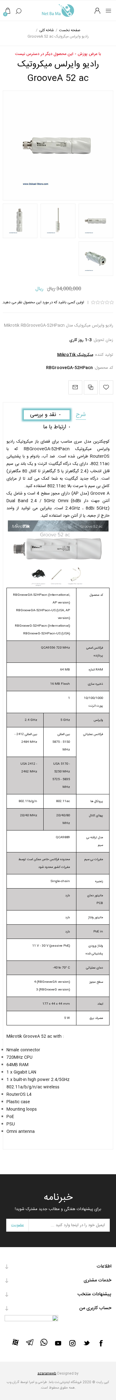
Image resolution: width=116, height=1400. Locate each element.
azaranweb (46, 1374)
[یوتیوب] (58, 1343)
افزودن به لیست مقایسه (91, 387)
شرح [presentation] (81, 414)
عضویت (17, 1225)
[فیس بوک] (101, 1343)
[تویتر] (86, 1343)
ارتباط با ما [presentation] (54, 427)
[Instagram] (72, 1343)
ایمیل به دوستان (75, 387)
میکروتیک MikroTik (75, 354)
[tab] (81, 414)
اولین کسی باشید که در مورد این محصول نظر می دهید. (43, 302)
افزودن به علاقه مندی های (106, 387)
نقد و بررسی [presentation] (43, 414)
